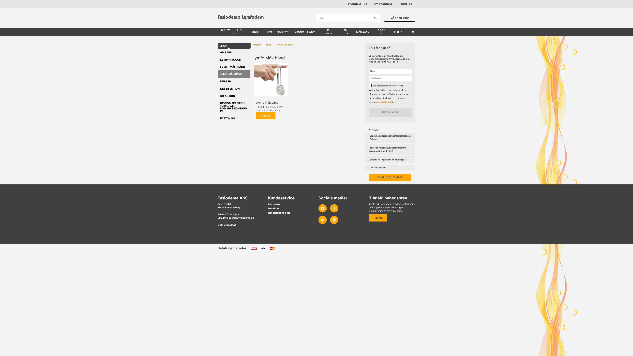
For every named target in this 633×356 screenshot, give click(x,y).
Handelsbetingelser (279, 212)
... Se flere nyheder (377, 168)
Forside (257, 44)
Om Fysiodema (384, 4)
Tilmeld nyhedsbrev (390, 177)
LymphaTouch (230, 59)
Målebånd (362, 32)
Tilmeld (378, 218)
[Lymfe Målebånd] (271, 79)
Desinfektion (230, 88)
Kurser (225, 81)
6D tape (226, 52)
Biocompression (305, 32)
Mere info (273, 208)
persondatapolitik (384, 102)
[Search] (375, 17)
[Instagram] (334, 220)
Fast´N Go (227, 118)
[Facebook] (334, 208)
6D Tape (345, 32)
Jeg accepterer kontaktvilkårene (388, 86)
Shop (397, 32)
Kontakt (406, 4)
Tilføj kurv (265, 115)
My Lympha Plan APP (231, 32)
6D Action (328, 32)
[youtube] (322, 208)
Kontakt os (274, 204)
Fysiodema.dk (357, 4)
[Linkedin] (322, 220)
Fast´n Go (382, 32)
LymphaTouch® (276, 32)
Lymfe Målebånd (232, 67)
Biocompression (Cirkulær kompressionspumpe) (233, 107)
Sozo (255, 32)
